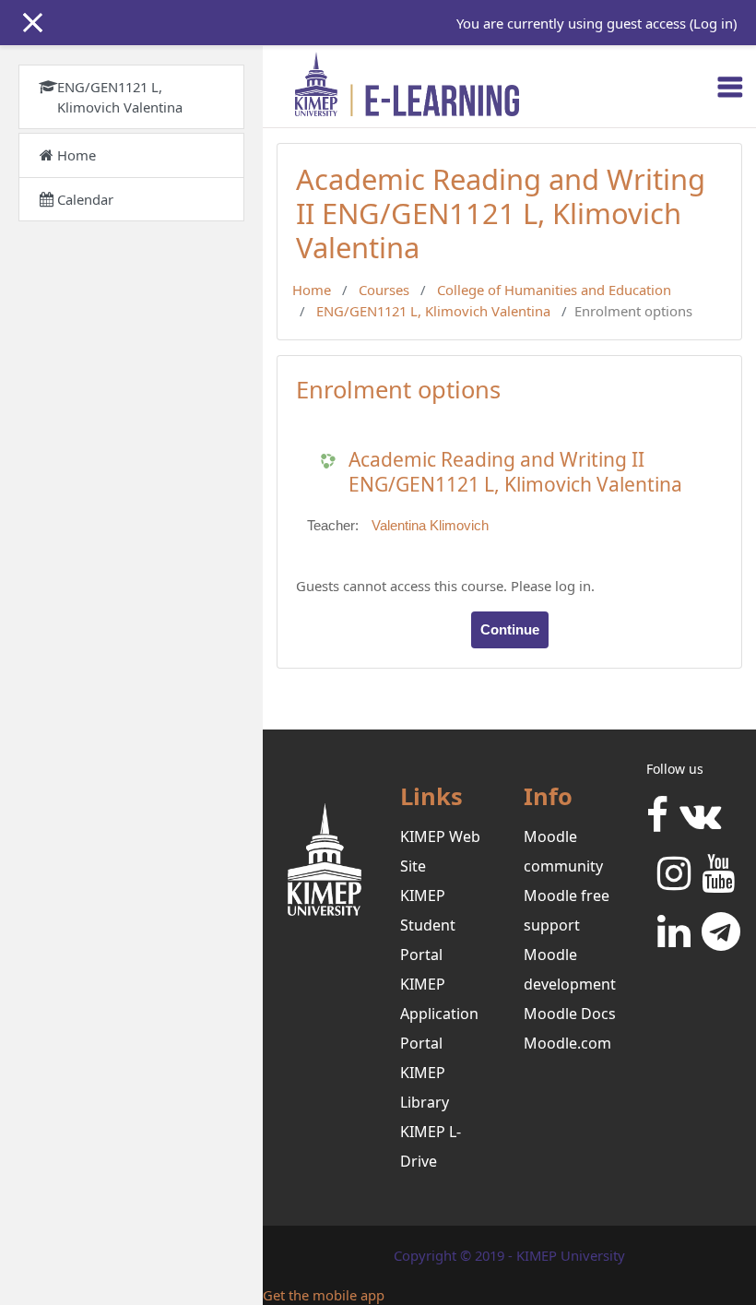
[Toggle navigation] (730, 87)
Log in (713, 23)
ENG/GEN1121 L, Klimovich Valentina (433, 311)
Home (311, 289)
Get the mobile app (323, 1295)
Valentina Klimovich (430, 525)
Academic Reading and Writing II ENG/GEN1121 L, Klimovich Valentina (515, 472)
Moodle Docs (570, 1013)
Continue (509, 630)
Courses (384, 289)
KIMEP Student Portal (427, 925)
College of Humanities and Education (554, 289)
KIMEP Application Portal (439, 1013)
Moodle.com (567, 1043)
